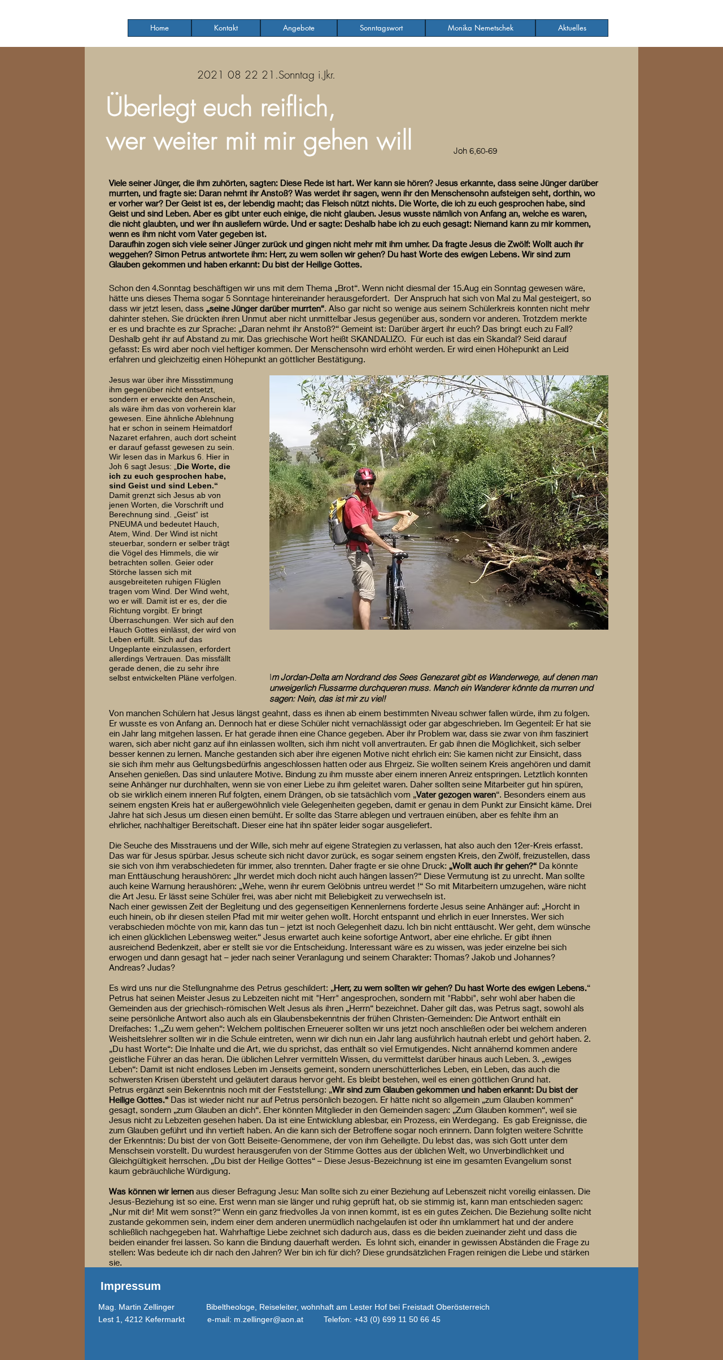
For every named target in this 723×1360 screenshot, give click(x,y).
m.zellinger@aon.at (268, 1319)
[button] (298, 28)
